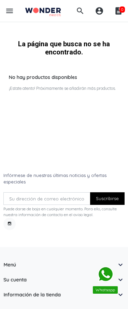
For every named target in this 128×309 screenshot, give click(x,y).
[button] (80, 11)
